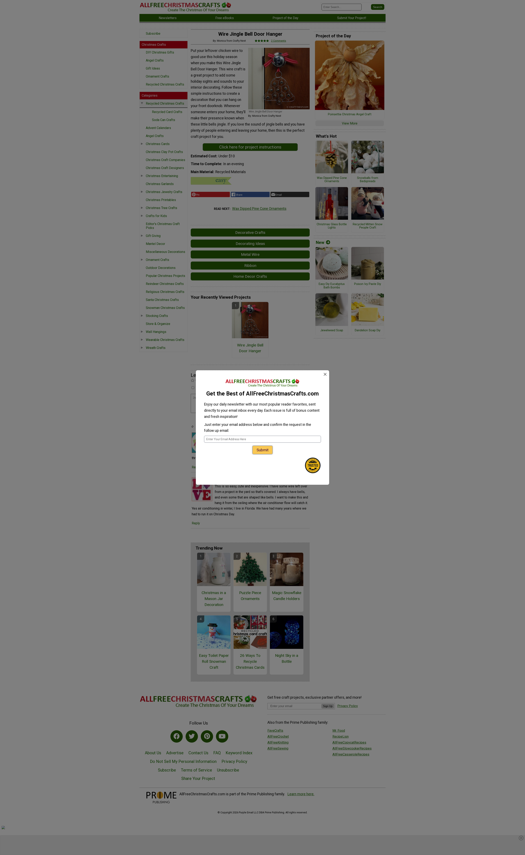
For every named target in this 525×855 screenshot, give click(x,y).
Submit (262, 450)
